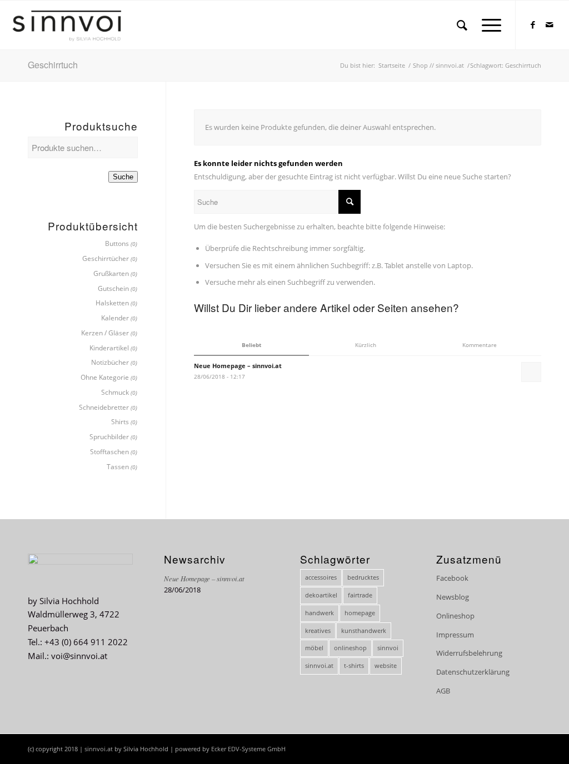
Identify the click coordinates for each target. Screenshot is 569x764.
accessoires (321, 577)
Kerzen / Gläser (105, 333)
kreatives (318, 630)
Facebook (452, 578)
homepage (360, 613)
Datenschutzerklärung (473, 672)
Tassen (118, 466)
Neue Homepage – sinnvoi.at (204, 578)
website (386, 665)
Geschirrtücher (105, 258)
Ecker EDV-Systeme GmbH (248, 749)
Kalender (115, 318)
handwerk (319, 613)
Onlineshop (455, 616)
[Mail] (549, 24)
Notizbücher (110, 362)
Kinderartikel (109, 348)
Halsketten (112, 303)
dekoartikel (321, 595)
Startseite (391, 65)
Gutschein (113, 288)
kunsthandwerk (363, 630)
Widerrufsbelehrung (469, 653)
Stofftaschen (109, 451)
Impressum (455, 635)
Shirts (120, 421)
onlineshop (350, 648)
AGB (443, 691)
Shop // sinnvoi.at (438, 65)
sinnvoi (387, 648)
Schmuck (115, 392)
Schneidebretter (104, 407)
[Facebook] (533, 24)
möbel (314, 648)
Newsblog (452, 597)
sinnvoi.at (319, 665)
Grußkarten (111, 273)
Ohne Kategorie (105, 377)
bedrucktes (363, 577)
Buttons (117, 243)
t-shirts (354, 665)
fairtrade (360, 595)
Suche (123, 177)
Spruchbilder (109, 436)
